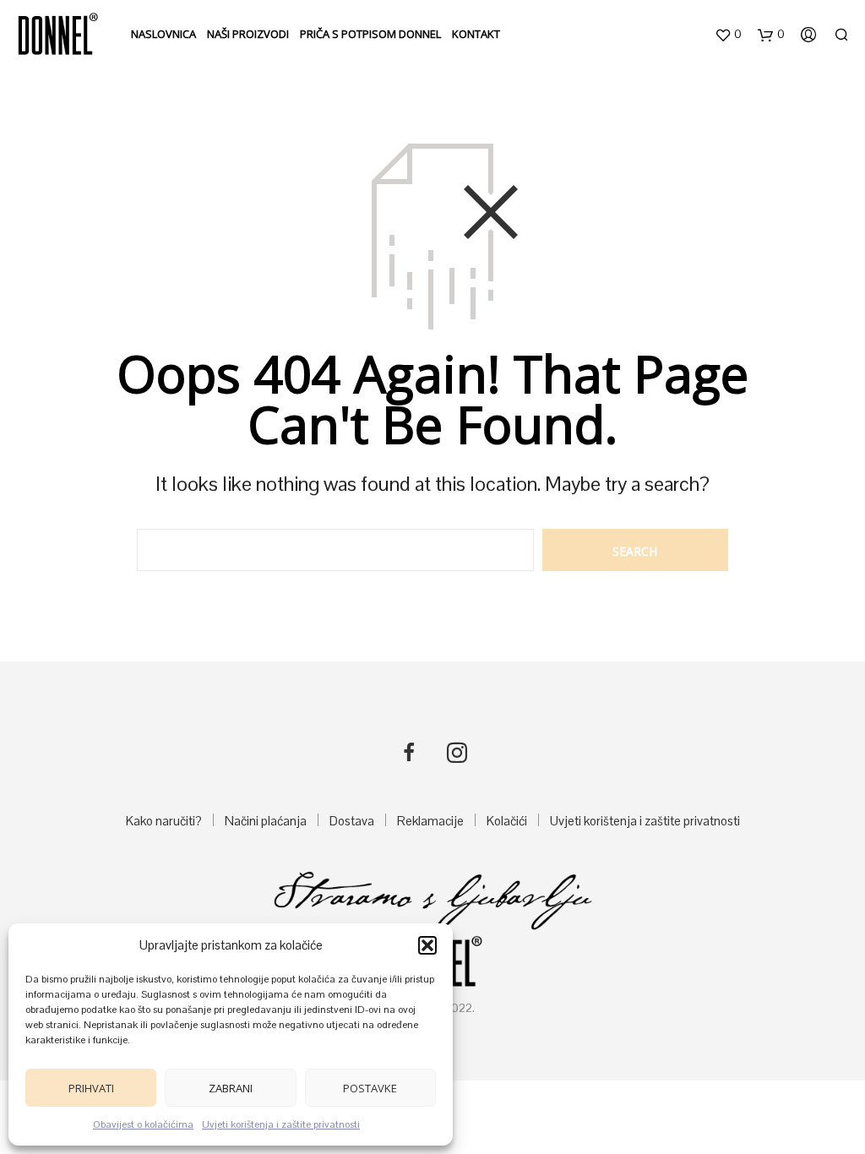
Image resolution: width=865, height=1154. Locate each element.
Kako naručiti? (164, 821)
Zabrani (231, 1088)
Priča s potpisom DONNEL (370, 33)
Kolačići (507, 821)
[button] (427, 945)
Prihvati (91, 1088)
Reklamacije (430, 821)
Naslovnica (163, 33)
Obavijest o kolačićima (143, 1124)
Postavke (370, 1088)
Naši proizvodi (248, 33)
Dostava (351, 821)
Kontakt (476, 33)
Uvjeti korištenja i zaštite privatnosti (281, 1124)
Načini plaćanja (266, 821)
